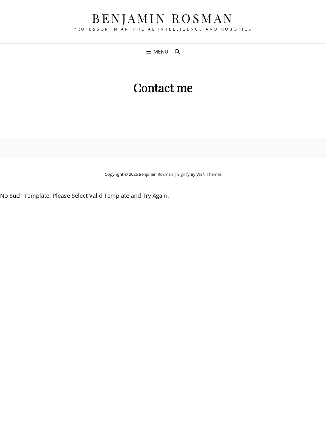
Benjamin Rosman (163, 18)
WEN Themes (209, 174)
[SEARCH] (177, 51)
